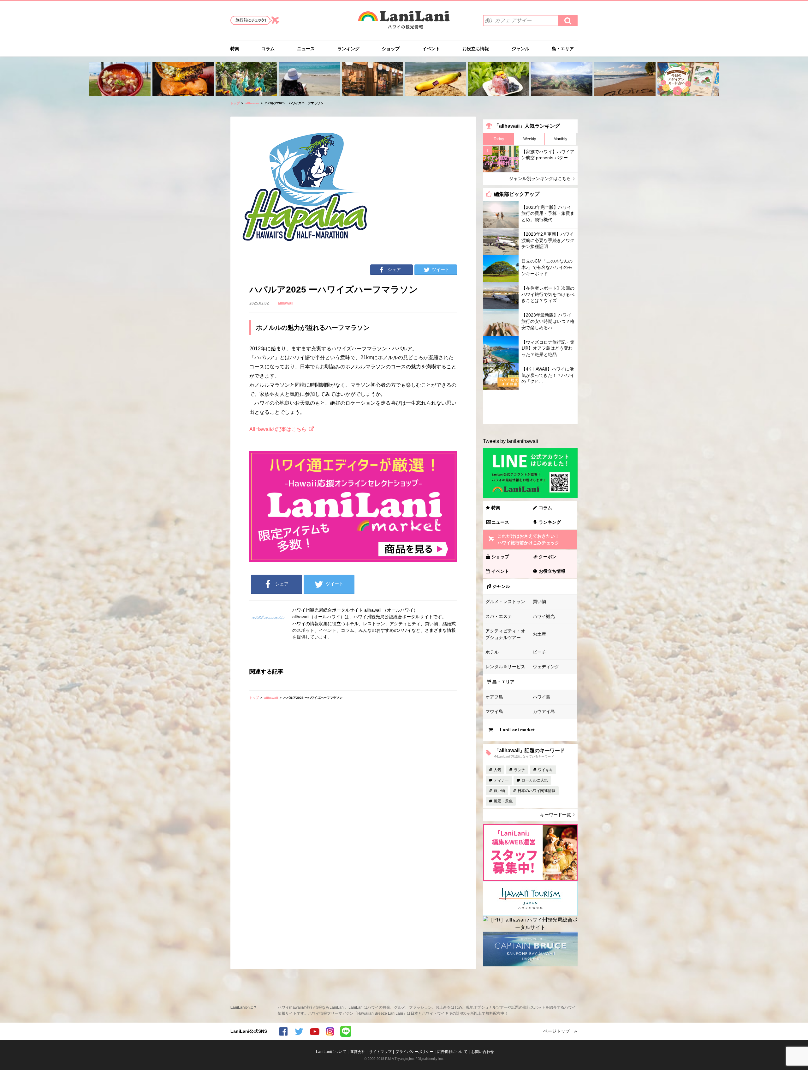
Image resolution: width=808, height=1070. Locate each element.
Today (499, 139)
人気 (497, 770)
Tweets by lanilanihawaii (510, 441)
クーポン (547, 556)
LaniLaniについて (331, 1051)
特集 (234, 48)
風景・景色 (503, 801)
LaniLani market (517, 729)
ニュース (306, 48)
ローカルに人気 (534, 780)
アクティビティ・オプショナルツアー (505, 634)
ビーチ (539, 652)
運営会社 (357, 1051)
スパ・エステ (498, 616)
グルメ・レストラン (505, 601)
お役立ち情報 (475, 48)
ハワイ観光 (544, 616)
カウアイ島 (544, 711)
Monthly (560, 139)
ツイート (440, 269)
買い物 (539, 601)
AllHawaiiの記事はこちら (277, 429)
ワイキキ (545, 770)
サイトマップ (380, 1051)
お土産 (539, 634)
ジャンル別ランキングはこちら (540, 178)
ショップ (391, 48)
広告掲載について (452, 1051)
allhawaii (252, 103)
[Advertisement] (530, 407)
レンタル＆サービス (505, 666)
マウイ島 (494, 711)
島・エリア (563, 48)
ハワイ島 (541, 696)
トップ (235, 103)
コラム (268, 48)
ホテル (492, 652)
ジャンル (520, 48)
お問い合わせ (482, 1051)
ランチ (519, 770)
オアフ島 (494, 696)
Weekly (529, 139)
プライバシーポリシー (414, 1051)
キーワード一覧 (555, 814)
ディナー (501, 780)
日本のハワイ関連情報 (537, 791)
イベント (431, 48)
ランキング (348, 48)
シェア (394, 269)
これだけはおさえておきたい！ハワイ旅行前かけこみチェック (528, 539)
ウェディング (546, 666)
